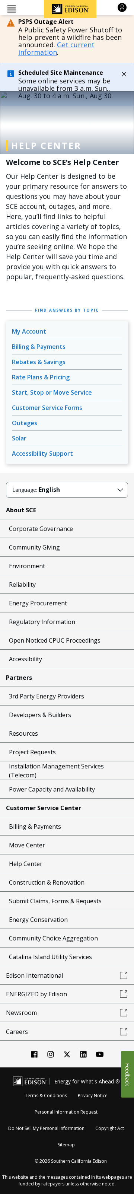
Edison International (34, 975)
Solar (19, 438)
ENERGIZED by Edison (36, 994)
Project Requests (32, 752)
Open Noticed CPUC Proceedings (54, 640)
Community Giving (34, 547)
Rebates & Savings (39, 362)
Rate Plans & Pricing (41, 377)
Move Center (27, 845)
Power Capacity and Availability (52, 789)
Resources (23, 733)
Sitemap (66, 1145)
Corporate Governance (41, 529)
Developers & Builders (40, 715)
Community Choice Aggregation (53, 938)
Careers (17, 1032)
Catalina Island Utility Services (50, 957)
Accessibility (25, 659)
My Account (29, 331)
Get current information (56, 48)
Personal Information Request (66, 1112)
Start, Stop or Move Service (52, 392)
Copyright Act (109, 1128)
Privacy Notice (93, 1095)
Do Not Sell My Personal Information (46, 1128)
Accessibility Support (42, 453)
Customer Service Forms (47, 408)
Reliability (22, 584)
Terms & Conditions (46, 1095)
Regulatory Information (42, 622)
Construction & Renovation (46, 882)
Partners (19, 678)
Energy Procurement (38, 603)
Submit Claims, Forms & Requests (55, 901)
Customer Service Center (43, 808)
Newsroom (21, 1013)
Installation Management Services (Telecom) (56, 770)
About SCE (21, 510)
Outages (24, 423)
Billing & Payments (39, 347)
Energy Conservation (38, 920)
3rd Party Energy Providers (46, 696)
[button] (11, 8)
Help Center (25, 864)
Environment (27, 566)
